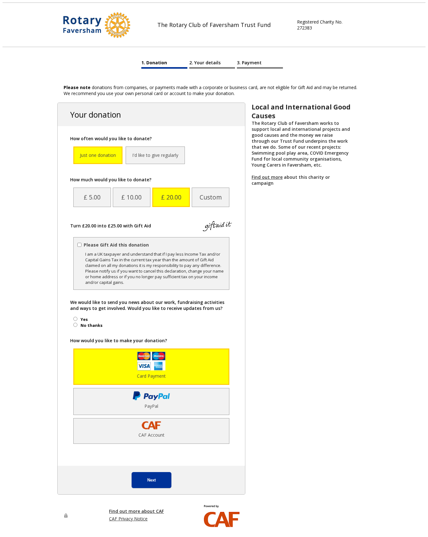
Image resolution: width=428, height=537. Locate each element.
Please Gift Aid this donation (116, 245)
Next (151, 480)
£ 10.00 (131, 197)
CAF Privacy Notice (128, 519)
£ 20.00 (171, 197)
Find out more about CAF (136, 511)
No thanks (91, 325)
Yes (84, 319)
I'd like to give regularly (155, 155)
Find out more (267, 177)
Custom (211, 197)
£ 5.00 (92, 197)
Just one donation (98, 155)
